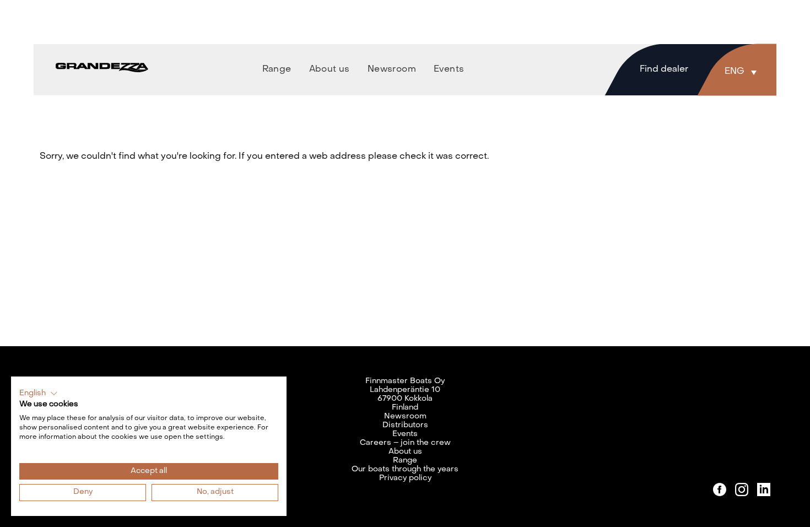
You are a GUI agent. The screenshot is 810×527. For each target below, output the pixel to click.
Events (405, 434)
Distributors (405, 425)
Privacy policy (405, 478)
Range (405, 460)
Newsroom (405, 416)
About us (405, 451)
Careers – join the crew (405, 443)
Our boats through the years (405, 469)
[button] (743, 71)
